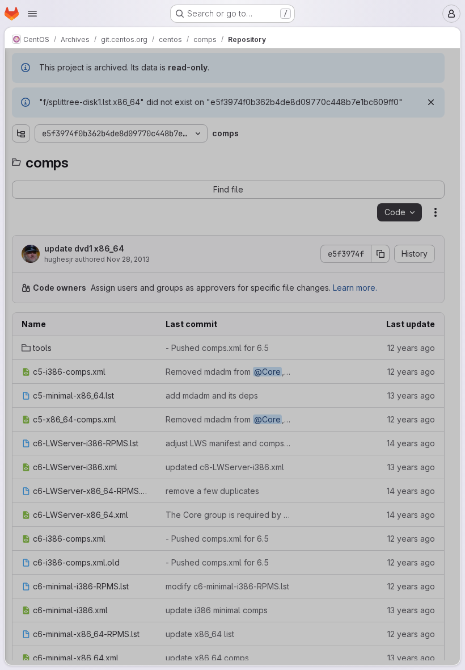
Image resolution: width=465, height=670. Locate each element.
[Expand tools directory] (21, 107)
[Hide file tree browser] (21, 64)
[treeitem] (94, 107)
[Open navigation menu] (32, 14)
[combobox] (93, 86)
